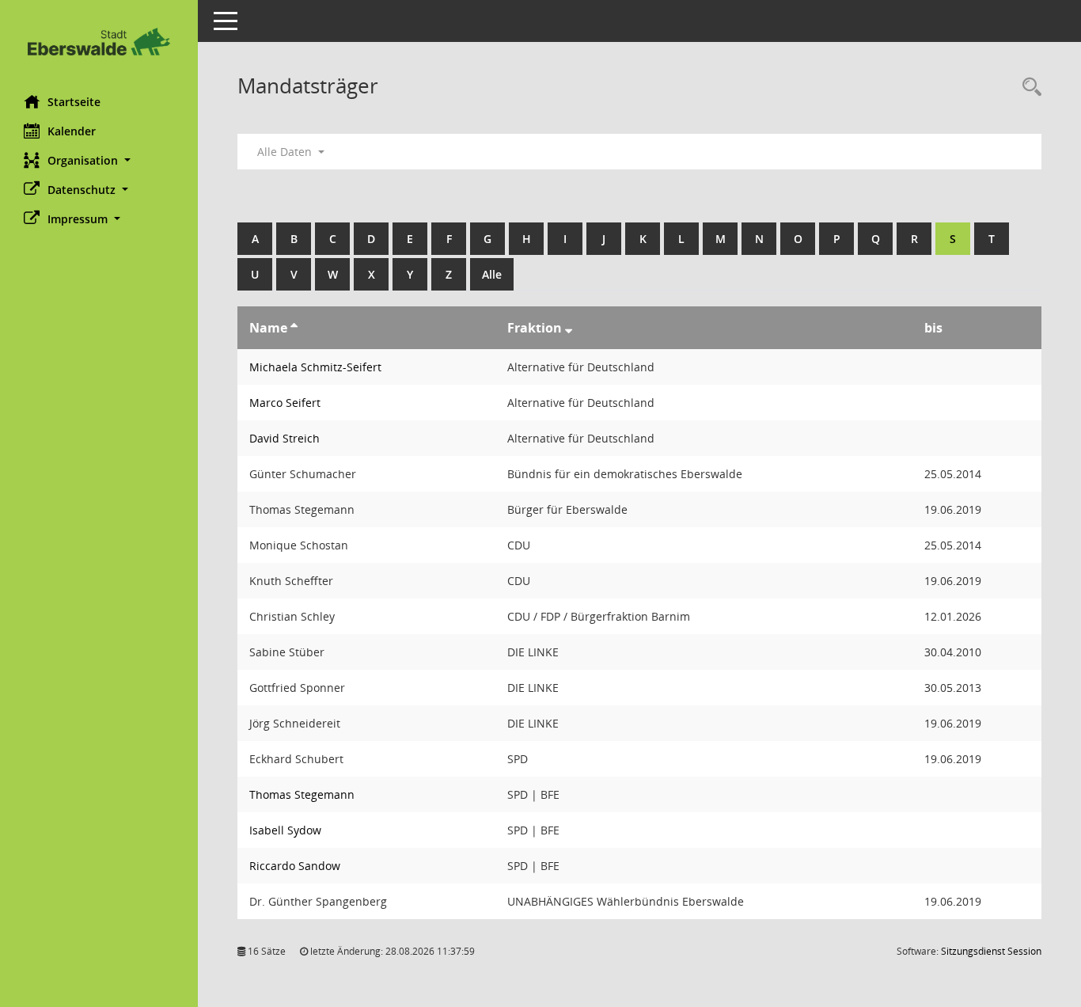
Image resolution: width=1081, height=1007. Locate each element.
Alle (492, 274)
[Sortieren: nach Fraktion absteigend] (568, 327)
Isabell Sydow (285, 830)
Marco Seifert (285, 402)
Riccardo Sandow (294, 865)
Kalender (71, 131)
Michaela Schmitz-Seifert (315, 366)
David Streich (284, 438)
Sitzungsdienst (991, 951)
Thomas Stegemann (302, 794)
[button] (99, 160)
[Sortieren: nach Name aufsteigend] (294, 327)
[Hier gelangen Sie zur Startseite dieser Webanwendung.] (99, 41)
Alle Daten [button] (286, 151)
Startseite (74, 101)
